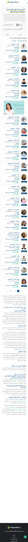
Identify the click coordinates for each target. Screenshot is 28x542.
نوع (7, 34)
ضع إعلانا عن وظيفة (18, 381)
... (13, 291)
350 (10, 291)
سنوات (12, 44)
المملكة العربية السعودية (16, 409)
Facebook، (21, 410)
